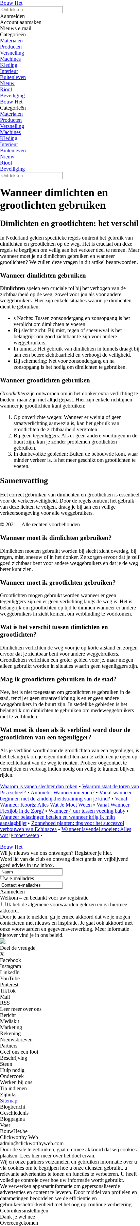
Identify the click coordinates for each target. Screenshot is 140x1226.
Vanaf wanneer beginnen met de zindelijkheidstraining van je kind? (66, 795)
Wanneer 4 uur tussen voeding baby (87, 811)
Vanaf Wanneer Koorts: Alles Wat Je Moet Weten (63, 802)
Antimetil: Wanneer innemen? (62, 792)
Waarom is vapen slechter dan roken (38, 786)
